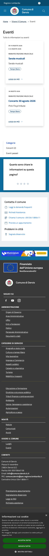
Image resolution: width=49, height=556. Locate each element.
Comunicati (10, 428)
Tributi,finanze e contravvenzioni (20, 396)
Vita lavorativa (12, 356)
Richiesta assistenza (14, 502)
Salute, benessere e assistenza (19, 404)
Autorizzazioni (12, 408)
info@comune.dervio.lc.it (18, 473)
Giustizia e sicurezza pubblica (18, 392)
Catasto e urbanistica (15, 368)
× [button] (46, 515)
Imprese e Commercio (15, 360)
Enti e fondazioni (13, 324)
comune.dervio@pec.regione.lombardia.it (24, 476)
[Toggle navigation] (5, 10)
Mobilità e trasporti (14, 376)
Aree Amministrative (15, 316)
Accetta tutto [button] (24, 540)
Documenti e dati (13, 336)
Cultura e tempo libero (15, 352)
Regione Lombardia (12, 2)
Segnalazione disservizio (16, 494)
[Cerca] (43, 10)
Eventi (8, 447)
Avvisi (8, 432)
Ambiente (10, 400)
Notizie (9, 424)
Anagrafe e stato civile (15, 348)
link (10, 535)
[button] (24, 551)
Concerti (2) (11, 147)
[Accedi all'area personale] (39, 3)
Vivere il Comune (19, 21)
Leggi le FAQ (11, 498)
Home (5, 21)
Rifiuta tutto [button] (24, 546)
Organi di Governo (13, 312)
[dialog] (24, 534)
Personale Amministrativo (17, 332)
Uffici (8, 320)
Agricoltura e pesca (14, 412)
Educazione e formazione (16, 388)
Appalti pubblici (12, 364)
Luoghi (9, 443)
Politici (9, 328)
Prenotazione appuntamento (18, 490)
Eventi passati (12, 153)
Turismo (9, 372)
